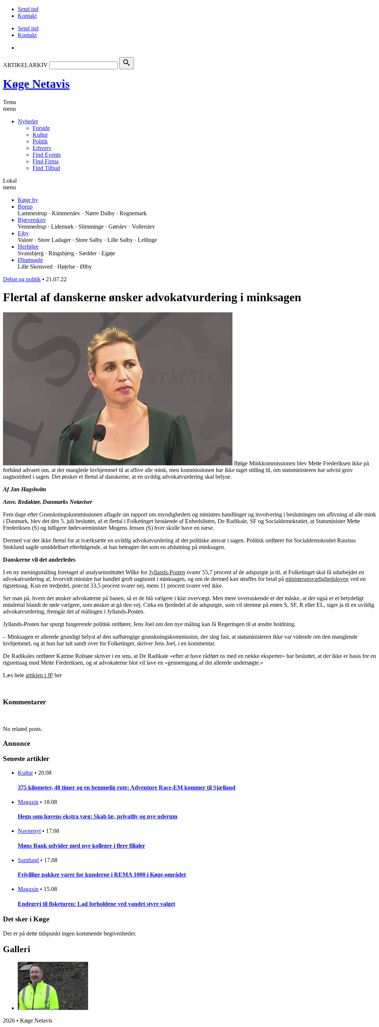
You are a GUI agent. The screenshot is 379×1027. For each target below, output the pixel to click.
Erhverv (42, 148)
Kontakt (27, 16)
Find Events (47, 155)
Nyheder (28, 121)
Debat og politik (22, 279)
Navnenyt (29, 831)
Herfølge (28, 246)
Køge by (28, 200)
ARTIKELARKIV (25, 65)
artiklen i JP (39, 675)
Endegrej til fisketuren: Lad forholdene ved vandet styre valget (96, 904)
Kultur (40, 135)
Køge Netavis (36, 83)
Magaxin (28, 802)
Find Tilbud (46, 168)
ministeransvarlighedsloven (317, 579)
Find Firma (45, 161)
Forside (41, 128)
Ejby (23, 233)
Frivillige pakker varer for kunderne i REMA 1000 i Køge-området (102, 874)
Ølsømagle (30, 260)
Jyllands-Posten (167, 572)
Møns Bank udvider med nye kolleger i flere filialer (81, 845)
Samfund (28, 860)
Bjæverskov (32, 220)
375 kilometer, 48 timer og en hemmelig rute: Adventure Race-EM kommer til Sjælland (126, 787)
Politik (40, 141)
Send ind (28, 9)
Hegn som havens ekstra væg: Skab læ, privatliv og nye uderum (97, 816)
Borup (25, 206)
